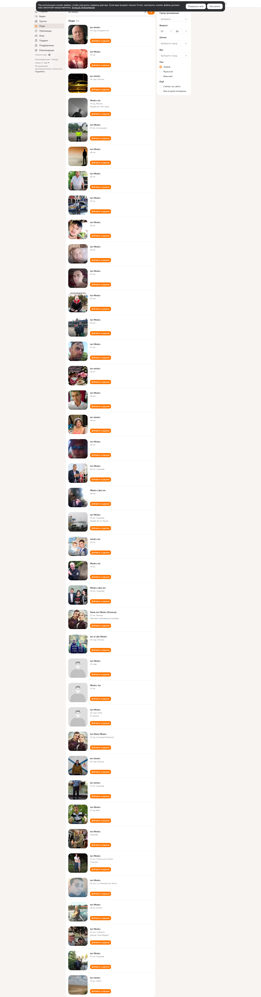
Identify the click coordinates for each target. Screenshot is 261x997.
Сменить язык (41, 55)
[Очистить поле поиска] (145, 12)
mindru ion (95, 539)
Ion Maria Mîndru (98, 734)
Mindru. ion (95, 685)
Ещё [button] (45, 63)
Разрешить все (195, 6)
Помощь (54, 59)
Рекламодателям (42, 59)
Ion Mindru (95, 51)
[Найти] (151, 12)
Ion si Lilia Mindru (98, 636)
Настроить (214, 6)
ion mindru (95, 27)
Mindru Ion (95, 100)
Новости (39, 63)
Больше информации (83, 7)
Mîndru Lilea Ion (98, 490)
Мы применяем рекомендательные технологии (48, 69)
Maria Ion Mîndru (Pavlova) (103, 612)
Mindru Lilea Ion (98, 588)
